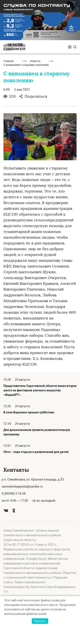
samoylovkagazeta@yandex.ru (22, 486)
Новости (35, 61)
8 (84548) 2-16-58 (14, 493)
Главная (8, 61)
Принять (40, 621)
